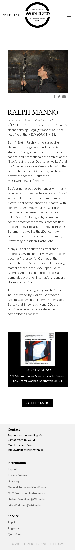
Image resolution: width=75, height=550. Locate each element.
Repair (12, 522)
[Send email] (64, 96)
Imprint (12, 469)
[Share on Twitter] (58, 96)
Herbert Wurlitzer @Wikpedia (26, 499)
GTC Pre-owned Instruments (26, 493)
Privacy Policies (17, 475)
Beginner (13, 528)
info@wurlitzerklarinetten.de (26, 449)
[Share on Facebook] (54, 96)
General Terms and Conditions (27, 487)
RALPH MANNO (37, 403)
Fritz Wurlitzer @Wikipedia (24, 505)
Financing (14, 481)
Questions (14, 534)
